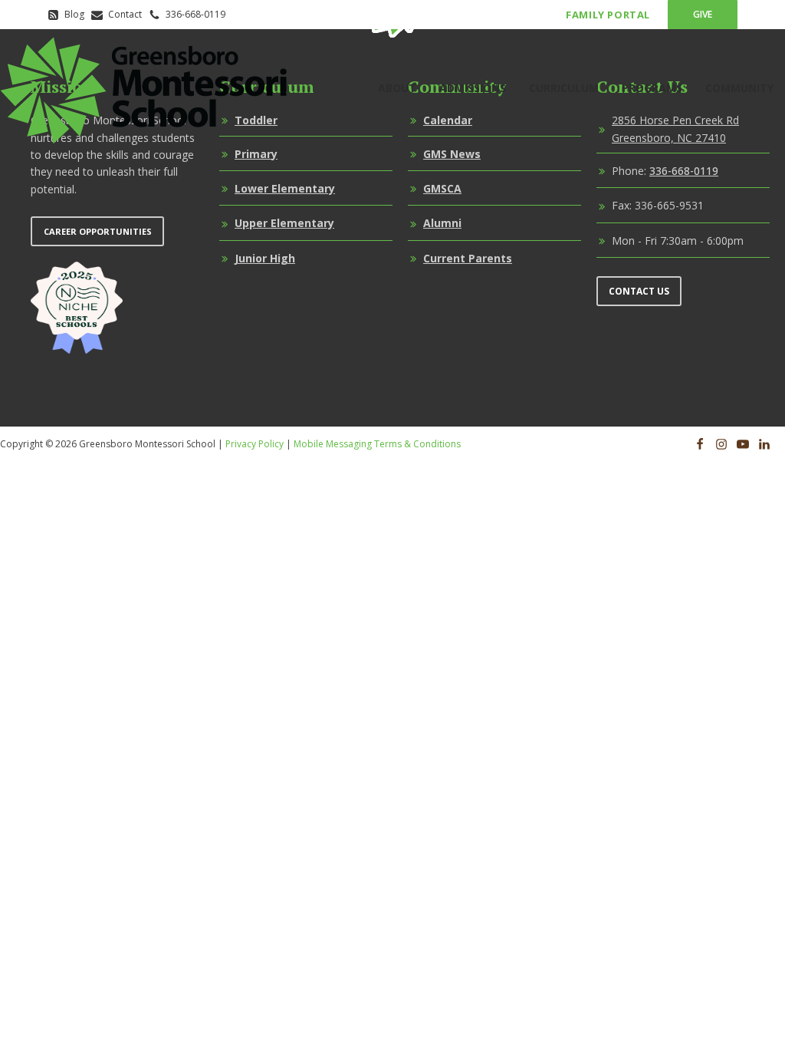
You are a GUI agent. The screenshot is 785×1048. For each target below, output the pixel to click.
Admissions (472, 88)
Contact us (639, 291)
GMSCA (442, 188)
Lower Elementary (285, 188)
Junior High (265, 258)
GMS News (452, 154)
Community (739, 88)
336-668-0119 (683, 170)
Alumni (442, 223)
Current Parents (467, 258)
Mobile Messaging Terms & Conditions (377, 443)
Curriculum (564, 88)
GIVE (702, 14)
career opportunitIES (98, 231)
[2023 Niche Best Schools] (77, 308)
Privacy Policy (254, 443)
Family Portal (608, 14)
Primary (256, 154)
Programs (652, 88)
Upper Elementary (284, 223)
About (397, 88)
